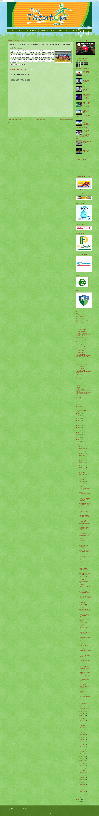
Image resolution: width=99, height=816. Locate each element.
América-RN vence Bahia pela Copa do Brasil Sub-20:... (85, 588)
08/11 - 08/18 (82, 720)
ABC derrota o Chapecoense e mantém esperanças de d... (84, 493)
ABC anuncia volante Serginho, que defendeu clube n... (84, 561)
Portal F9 (78, 391)
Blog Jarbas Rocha (80, 360)
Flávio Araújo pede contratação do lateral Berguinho (84, 606)
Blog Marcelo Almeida (81, 362)
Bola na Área (79, 372)
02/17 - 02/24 (82, 780)
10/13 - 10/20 (82, 472)
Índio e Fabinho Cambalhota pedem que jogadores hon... (84, 520)
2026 (79, 413)
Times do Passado (31, 30)
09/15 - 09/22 (82, 481)
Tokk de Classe (79, 404)
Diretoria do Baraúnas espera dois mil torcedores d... (83, 547)
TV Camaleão (79, 406)
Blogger (60, 813)
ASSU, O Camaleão (56, 30)
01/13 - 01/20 (82, 791)
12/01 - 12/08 (82, 455)
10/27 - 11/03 (82, 467)
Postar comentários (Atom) (18, 123)
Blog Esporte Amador (81, 354)
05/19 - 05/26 (82, 749)
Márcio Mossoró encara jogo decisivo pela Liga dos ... (84, 637)
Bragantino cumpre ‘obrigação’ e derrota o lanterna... (84, 624)
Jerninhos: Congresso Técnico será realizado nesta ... (84, 583)
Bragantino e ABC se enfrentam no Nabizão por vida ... (84, 647)
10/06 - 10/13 (82, 474)
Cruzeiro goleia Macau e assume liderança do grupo (84, 679)
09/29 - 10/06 (82, 477)
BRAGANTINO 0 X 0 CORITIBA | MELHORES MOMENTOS (86, 104)
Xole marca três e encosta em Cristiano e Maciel (84, 669)
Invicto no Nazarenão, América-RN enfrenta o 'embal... (84, 642)
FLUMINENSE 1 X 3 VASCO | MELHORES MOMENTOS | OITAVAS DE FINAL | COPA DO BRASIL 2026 (83, 134)
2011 (79, 799)
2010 (79, 801)
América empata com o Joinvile (84, 619)
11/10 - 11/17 (82, 462)
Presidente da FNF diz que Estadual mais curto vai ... (85, 532)
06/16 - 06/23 (82, 739)
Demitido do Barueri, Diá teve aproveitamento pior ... (85, 611)
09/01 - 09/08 (82, 713)
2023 (79, 420)
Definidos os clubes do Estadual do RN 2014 (84, 700)
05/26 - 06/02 (82, 746)
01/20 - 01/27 (82, 789)
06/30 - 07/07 (82, 734)
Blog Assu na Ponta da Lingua (82, 323)
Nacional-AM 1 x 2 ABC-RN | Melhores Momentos (87, 143)
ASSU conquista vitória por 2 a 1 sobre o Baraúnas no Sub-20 (86, 88)
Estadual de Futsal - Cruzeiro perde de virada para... (85, 485)
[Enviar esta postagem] (32, 69)
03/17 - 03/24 (82, 770)
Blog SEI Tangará (80, 368)
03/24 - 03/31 (82, 768)
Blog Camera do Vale (80, 327)
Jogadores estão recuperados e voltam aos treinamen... (85, 542)
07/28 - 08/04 (82, 725)
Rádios (77, 400)
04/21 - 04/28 (82, 758)
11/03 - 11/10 (82, 465)
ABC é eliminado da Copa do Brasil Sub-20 (84, 601)
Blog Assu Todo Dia (80, 316)
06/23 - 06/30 (82, 737)
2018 (79, 432)
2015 (79, 439)
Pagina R (78, 387)
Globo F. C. (78, 379)
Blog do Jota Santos (80, 342)
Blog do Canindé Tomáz (81, 335)
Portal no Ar (79, 395)
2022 (79, 423)
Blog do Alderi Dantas (81, 331)
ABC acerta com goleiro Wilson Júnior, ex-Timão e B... (84, 660)
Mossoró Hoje (79, 385)
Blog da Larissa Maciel (81, 329)
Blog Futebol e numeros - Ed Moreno (82, 357)
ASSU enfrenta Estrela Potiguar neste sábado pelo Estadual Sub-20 (86, 73)
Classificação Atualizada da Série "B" (84, 687)
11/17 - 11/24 (82, 460)
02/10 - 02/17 (82, 782)
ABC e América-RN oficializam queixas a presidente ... (84, 578)
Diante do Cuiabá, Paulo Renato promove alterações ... (84, 691)
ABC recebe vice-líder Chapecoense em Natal (84, 512)
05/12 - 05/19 (82, 751)
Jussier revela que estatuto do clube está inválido (84, 503)
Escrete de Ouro (79, 374)
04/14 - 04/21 (82, 761)
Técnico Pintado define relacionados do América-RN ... (84, 537)
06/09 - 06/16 (82, 742)
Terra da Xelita (79, 402)
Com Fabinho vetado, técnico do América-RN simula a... (84, 655)
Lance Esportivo (79, 383)
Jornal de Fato (79, 381)
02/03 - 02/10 (82, 784)
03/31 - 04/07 (82, 765)
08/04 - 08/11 (82, 723)
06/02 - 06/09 (82, 744)
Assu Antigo (44, 30)
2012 (79, 797)
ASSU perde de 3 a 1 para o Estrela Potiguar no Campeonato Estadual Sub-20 (87, 151)
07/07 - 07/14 (82, 732)
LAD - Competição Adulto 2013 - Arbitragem (84, 573)
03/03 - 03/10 (82, 775)
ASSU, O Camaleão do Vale (82, 320)
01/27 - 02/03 (82, 787)
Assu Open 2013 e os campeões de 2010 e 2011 (83, 629)
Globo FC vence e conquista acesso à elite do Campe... (85, 707)
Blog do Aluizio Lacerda (81, 333)
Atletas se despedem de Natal (84, 704)
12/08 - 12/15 (82, 453)
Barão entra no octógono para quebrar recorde (84, 515)
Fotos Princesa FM (71, 30)
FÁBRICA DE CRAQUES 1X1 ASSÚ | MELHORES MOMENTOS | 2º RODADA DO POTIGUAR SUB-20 (83, 114)
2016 (79, 437)
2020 (79, 427)
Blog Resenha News (80, 366)
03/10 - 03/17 (82, 772)
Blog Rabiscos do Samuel (81, 364)
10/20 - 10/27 (82, 470)
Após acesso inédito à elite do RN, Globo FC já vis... (85, 633)
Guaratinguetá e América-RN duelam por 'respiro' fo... (84, 508)
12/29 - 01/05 (82, 446)
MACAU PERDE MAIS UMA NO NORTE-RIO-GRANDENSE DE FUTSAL (85, 499)
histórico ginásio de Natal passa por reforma (84, 524)
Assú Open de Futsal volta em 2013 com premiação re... (84, 551)
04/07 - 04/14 (82, 763)
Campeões (20, 30)
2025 (79, 415)
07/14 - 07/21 (82, 730)
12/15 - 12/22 (82, 451)
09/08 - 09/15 (82, 711)
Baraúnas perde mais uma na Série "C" (84, 672)
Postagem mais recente (15, 119)
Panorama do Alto (80, 389)
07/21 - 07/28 (82, 727)
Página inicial (41, 119)
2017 (79, 434)
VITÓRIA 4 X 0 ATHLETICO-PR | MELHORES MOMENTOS (87, 96)
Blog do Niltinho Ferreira (81, 352)
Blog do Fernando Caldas (81, 339)
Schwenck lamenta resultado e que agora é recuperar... (84, 592)
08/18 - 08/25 (82, 718)
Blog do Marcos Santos (81, 348)
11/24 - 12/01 (82, 458)
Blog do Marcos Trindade (81, 350)
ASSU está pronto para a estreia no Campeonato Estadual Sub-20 (86, 81)
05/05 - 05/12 (82, 753)
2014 (79, 442)
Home (12, 30)
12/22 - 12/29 (82, 448)
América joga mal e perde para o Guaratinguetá (84, 489)
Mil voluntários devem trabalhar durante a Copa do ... (84, 556)
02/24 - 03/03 (82, 777)
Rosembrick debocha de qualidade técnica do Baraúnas (84, 615)
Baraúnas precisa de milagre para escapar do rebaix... (85, 651)
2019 (79, 430)
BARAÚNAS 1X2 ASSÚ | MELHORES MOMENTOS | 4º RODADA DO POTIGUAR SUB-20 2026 (83, 124)
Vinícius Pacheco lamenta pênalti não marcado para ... (85, 597)
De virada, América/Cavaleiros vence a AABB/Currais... (84, 665)
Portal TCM (78, 398)
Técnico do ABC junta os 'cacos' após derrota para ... (84, 696)
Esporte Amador (79, 376)
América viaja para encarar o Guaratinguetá (84, 565)
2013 (79, 444)
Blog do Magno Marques (81, 344)
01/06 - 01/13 (82, 794)
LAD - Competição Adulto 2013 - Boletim (84, 683)
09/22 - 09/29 (82, 479)
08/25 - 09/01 (82, 716)
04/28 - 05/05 (82, 756)
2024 (79, 418)
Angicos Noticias (80, 318)
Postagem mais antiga (66, 119)
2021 (79, 425)
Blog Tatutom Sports (80, 370)
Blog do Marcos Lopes (81, 346)
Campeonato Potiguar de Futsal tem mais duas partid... (84, 528)
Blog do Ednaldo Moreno (81, 337)
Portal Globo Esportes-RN (81, 393)
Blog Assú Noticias (80, 325)
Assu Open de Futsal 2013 (84, 675)
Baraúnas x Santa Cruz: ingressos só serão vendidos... (84, 570)
